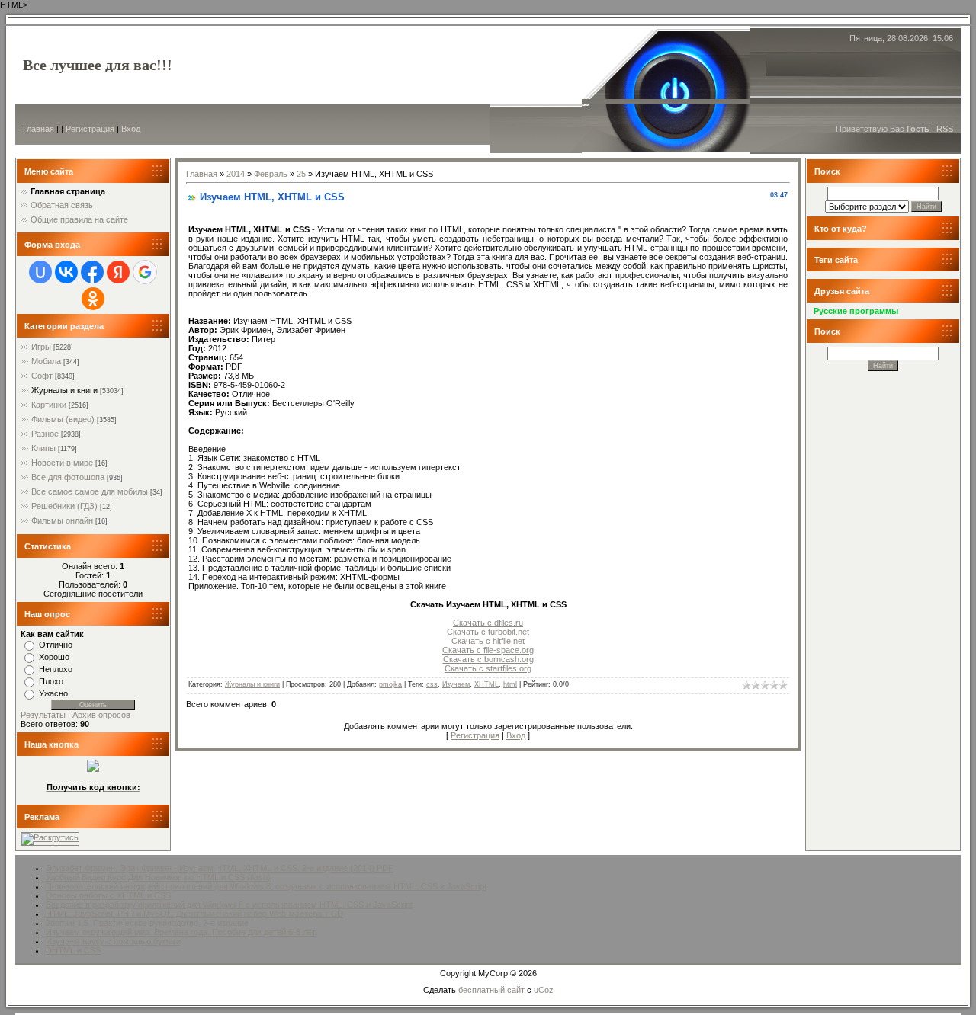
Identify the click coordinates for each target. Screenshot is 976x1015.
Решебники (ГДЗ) (64, 506)
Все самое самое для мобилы (89, 491)
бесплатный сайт (491, 989)
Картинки (48, 404)
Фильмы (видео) (63, 419)
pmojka (390, 684)
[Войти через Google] (145, 272)
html (510, 684)
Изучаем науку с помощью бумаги (113, 941)
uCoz (544, 989)
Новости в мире (62, 462)
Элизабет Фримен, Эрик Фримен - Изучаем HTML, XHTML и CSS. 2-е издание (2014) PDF (219, 868)
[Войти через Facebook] (92, 272)
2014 (235, 173)
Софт (42, 375)
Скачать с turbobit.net (488, 631)
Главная (38, 128)
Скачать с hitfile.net (488, 640)
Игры (41, 346)
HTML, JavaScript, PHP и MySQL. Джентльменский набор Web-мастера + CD (194, 913)
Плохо (51, 681)
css (432, 684)
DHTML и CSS (73, 950)
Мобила (46, 361)
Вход (130, 128)
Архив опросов (101, 714)
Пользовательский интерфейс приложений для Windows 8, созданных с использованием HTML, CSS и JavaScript (266, 886)
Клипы (43, 448)
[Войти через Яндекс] (118, 272)
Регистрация (90, 128)
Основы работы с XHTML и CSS (108, 895)
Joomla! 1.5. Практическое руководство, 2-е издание (147, 922)
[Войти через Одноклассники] (93, 298)
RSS (944, 128)
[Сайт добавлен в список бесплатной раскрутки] (50, 837)
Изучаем (456, 684)
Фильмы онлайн (62, 520)
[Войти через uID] (40, 272)
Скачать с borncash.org (488, 659)
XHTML (486, 684)
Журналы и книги (64, 390)
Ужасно (53, 693)
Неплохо (55, 669)
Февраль (270, 173)
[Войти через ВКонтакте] (66, 272)
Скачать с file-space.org (488, 650)
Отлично (55, 644)
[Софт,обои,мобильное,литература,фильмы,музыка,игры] (93, 768)
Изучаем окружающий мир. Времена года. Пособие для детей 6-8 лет (181, 932)
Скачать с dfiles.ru (488, 622)
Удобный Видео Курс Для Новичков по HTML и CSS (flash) (158, 877)
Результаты (43, 714)
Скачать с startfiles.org (488, 668)
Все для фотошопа (67, 477)
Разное (45, 433)
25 (301, 173)
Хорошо (54, 656)
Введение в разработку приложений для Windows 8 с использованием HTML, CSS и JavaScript (229, 904)
